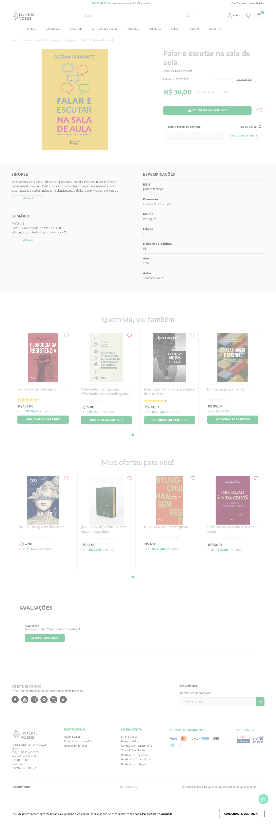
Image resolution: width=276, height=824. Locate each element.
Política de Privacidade (157, 814)
